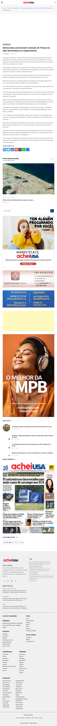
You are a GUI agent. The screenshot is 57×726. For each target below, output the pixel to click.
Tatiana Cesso (19, 708)
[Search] (55, 2)
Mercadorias (6, 660)
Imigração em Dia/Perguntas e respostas (12, 623)
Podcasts (6, 631)
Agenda (28, 639)
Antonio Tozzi (6, 682)
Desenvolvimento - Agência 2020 (28, 723)
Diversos (21, 666)
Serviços (5, 664)
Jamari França (19, 682)
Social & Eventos (30, 641)
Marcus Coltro (19, 688)
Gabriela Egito (6, 705)
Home (4, 8)
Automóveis (5, 654)
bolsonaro (37, 563)
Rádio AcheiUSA (6, 644)
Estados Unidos (15, 8)
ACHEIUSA (6, 53)
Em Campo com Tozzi (8, 640)
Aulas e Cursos (22, 668)
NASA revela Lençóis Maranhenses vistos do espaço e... (18, 200)
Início (17, 717)
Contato (40, 717)
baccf (31, 563)
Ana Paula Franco (7, 680)
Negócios (5, 638)
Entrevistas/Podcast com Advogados (12, 625)
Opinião (17, 694)
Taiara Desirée (19, 706)
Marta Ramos (19, 692)
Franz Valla (5, 703)
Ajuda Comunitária (7, 642)
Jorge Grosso (19, 684)
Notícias (5, 627)
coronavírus (33, 580)
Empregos (5, 658)
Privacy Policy (28, 717)
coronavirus (50, 576)
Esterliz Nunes (6, 701)
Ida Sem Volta (6, 707)
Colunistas (6, 678)
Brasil (4, 197)
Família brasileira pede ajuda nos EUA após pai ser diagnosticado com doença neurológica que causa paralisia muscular (15, 600)
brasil (48, 563)
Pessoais (5, 668)
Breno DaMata (6, 684)
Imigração (6, 621)
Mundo (27, 624)
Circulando (5, 690)
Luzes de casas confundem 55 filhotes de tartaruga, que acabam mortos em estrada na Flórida (14, 608)
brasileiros (32, 566)
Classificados (7, 652)
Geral (8, 8)
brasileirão (39, 566)
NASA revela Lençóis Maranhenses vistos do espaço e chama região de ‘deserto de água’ (14, 592)
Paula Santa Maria (20, 696)
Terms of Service (34, 717)
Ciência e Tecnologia (31, 630)
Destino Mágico (6, 696)
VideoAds (22, 652)
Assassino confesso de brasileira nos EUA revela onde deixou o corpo (32, 426)
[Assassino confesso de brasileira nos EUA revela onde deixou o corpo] (6, 427)
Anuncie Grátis (21, 717)
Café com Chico (6, 646)
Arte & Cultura (31, 635)
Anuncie (5, 670)
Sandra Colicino (19, 704)
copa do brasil (33, 573)
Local (4, 604)
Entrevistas (5, 636)
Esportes (28, 628)
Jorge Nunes (19, 686)
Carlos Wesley (6, 688)
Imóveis (4, 656)
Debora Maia (6, 694)
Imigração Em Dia (20, 680)
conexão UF (46, 569)
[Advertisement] (28, 24)
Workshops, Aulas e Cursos (9, 666)
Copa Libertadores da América (37, 576)
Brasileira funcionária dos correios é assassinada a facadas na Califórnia (32, 453)
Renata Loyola (19, 702)
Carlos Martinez (6, 686)
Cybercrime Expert (7, 692)
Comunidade (6, 596)
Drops (4, 698)
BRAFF (43, 563)
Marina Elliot (18, 690)
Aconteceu (28, 637)
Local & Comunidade (10, 616)
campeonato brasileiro (35, 569)
